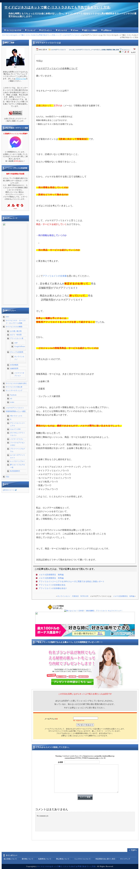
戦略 (114, 49)
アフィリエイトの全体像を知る (52, 585)
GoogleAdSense (19, 346)
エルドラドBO (15, 429)
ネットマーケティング (14, 390)
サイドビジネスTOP (13, 30)
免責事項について (44, 859)
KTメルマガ (62, 30)
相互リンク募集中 (90, 30)
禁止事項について (62, 859)
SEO (7, 317)
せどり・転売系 (16, 335)
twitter (12, 402)
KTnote (75, 30)
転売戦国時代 (15, 471)
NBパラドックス (16, 416)
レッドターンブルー (17, 461)
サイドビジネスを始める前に (16, 383)
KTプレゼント (46, 30)
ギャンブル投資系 (16, 352)
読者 (117, 49)
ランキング (31, 30)
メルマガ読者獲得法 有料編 (51, 578)
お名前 (60, 762)
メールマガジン (96, 49)
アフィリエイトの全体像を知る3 (52, 588)
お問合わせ (107, 30)
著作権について (27, 859)
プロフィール (20, 79)
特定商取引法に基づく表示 (105, 859)
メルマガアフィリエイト (72, 35)
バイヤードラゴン (16, 439)
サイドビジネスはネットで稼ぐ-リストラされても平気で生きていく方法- (57, 7)
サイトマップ (125, 859)
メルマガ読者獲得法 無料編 (51, 575)
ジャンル (71, 49)
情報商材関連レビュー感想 (16, 411)
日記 (7, 477)
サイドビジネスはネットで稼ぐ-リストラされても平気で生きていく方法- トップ (31, 35)
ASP (16, 343)
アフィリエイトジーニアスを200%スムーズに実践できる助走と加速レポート (71, 581)
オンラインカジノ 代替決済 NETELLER (72, 596)
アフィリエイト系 (16, 338)
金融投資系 (14, 368)
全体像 (103, 49)
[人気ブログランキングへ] (15, 115)
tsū (11, 398)
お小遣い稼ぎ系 (16, 331)
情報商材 (109, 49)
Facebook (13, 395)
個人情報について (10, 859)
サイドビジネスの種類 (14, 327)
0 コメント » (126, 49)
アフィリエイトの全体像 (55, 276)
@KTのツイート (9, 490)
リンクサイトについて (82, 859)
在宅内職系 (14, 365)
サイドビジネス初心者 (14, 387)
